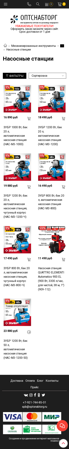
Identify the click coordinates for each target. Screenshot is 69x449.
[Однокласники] (39, 395)
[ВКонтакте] (26, 395)
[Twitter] (43, 395)
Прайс (34, 387)
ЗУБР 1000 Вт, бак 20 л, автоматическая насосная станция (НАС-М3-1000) (15, 136)
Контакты (52, 380)
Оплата (30, 380)
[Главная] (5, 46)
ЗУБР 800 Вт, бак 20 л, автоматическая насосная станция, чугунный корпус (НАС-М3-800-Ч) (17, 277)
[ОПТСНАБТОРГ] (34, 19)
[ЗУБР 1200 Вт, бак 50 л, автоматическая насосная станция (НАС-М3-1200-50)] (17, 312)
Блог (40, 380)
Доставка (16, 380)
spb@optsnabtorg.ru (34, 406)
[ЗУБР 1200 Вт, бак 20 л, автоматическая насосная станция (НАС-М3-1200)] (51, 99)
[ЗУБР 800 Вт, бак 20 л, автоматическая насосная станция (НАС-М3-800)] (51, 167)
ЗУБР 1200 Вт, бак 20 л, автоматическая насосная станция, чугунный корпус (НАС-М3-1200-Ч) (15, 206)
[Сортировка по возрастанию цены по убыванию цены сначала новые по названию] (47, 76)
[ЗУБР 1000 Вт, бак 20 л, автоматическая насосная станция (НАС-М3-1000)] (17, 99)
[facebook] (35, 395)
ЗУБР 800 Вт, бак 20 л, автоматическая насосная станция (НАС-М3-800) (51, 202)
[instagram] (31, 395)
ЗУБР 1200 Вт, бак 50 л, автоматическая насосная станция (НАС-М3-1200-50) (16, 349)
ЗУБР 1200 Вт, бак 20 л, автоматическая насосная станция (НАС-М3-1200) (50, 136)
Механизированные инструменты (33, 46)
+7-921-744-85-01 (34, 402)
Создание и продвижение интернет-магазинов (34, 438)
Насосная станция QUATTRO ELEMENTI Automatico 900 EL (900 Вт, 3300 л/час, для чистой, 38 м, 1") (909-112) (51, 279)
